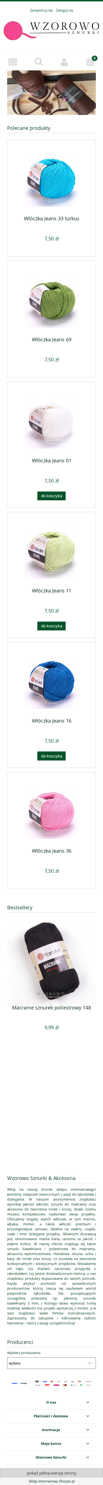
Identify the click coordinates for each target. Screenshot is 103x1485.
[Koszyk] (90, 62)
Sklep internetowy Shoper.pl (52, 1481)
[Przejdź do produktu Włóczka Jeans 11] (51, 552)
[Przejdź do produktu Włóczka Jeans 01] (51, 422)
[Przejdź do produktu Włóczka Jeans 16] (51, 682)
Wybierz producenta (23, 1353)
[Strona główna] (51, 31)
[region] (51, 92)
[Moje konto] (64, 62)
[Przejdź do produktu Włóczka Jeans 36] (51, 812)
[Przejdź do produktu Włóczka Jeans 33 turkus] (51, 180)
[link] (51, 92)
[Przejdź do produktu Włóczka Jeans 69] (51, 301)
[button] (13, 62)
